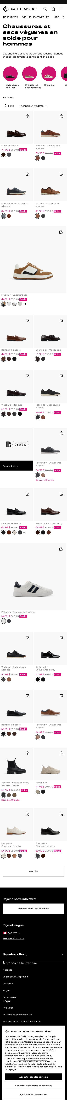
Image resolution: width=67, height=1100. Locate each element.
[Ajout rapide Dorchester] (27, 173)
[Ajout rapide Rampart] (27, 813)
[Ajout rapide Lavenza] (27, 493)
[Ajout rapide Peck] (61, 493)
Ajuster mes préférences (33, 1094)
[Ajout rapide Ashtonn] (27, 753)
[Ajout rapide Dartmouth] (61, 637)
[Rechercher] (45, 9)
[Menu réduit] (61, 9)
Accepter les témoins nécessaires (33, 1085)
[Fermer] (62, 1029)
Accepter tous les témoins (33, 1077)
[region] (33, 1063)
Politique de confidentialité (32, 1058)
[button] (53, 9)
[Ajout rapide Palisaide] (61, 116)
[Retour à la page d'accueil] (19, 9)
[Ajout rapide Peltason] (60, 548)
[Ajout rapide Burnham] (61, 813)
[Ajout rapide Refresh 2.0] (61, 753)
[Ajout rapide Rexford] (27, 320)
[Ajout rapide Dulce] (27, 116)
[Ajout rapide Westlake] (27, 375)
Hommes (8, 97)
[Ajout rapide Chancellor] (61, 320)
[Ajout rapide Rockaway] (61, 433)
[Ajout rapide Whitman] (61, 173)
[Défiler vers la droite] (63, 17)
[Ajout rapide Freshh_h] (60, 231)
